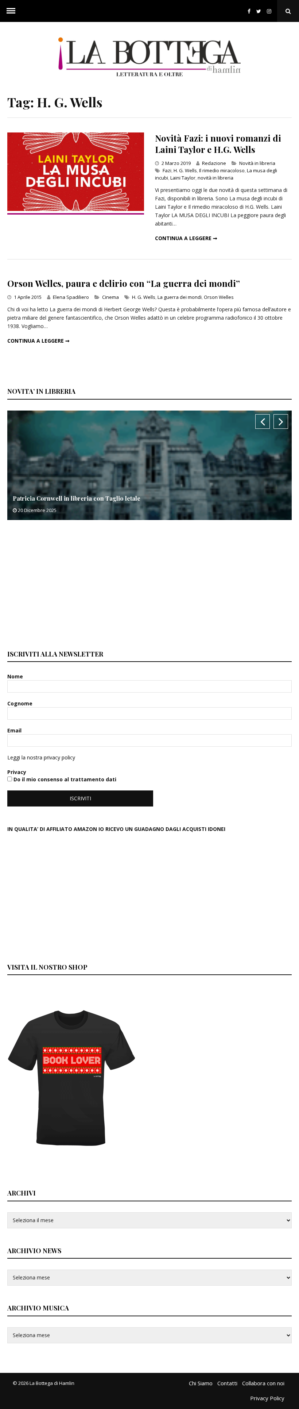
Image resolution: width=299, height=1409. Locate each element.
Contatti (227, 1383)
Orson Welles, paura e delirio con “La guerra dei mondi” (123, 283)
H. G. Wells (185, 170)
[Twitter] (258, 11)
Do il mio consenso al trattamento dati (64, 779)
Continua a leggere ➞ (186, 238)
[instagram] (270, 11)
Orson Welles (219, 297)
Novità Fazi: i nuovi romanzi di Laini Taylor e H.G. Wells (218, 143)
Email (15, 730)
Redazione (214, 163)
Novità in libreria (257, 163)
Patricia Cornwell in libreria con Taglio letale (76, 498)
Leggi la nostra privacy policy (41, 757)
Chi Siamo (201, 1383)
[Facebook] (249, 11)
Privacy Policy (267, 1398)
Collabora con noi (263, 1383)
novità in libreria (215, 177)
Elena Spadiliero (71, 297)
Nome (15, 676)
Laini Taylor (182, 177)
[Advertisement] (62, 584)
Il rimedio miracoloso (222, 170)
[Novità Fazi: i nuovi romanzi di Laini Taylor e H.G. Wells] (75, 208)
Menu (11, 11)
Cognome (20, 703)
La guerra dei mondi (180, 297)
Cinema (110, 297)
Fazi (167, 170)
